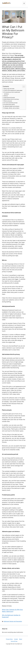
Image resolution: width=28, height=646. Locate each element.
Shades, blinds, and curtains (11, 108)
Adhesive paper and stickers (12, 106)
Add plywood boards (9, 97)
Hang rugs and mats (9, 88)
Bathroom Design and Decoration (13, 621)
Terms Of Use (14, 641)
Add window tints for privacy (11, 99)
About (20, 639)
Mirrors (6, 95)
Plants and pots (8, 101)
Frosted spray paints (9, 104)
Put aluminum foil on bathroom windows (12, 93)
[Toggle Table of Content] (23, 86)
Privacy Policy (9, 639)
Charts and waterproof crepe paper (13, 90)
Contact (16, 639)
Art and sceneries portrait (11, 102)
